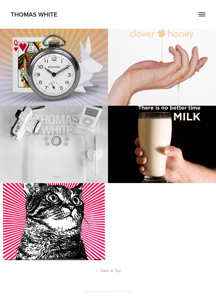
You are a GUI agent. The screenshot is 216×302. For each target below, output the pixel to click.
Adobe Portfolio (117, 291)
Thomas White (34, 14)
